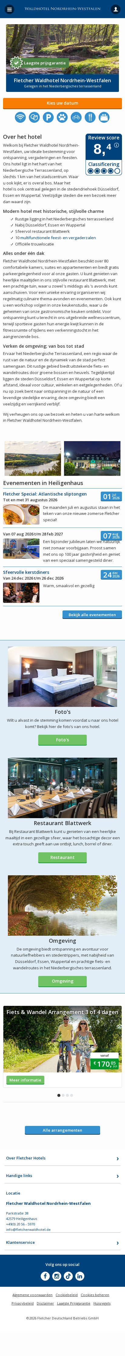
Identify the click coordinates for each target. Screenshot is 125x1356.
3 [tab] (67, 1095)
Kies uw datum (62, 103)
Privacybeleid (23, 1303)
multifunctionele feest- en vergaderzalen (58, 237)
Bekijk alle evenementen (92, 614)
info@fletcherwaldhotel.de (28, 1229)
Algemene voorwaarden (32, 1295)
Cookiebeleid (67, 1295)
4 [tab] (71, 1095)
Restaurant (62, 857)
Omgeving (62, 981)
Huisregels (101, 1303)
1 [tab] (58, 1095)
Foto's (62, 740)
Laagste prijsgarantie (45, 63)
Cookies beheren (95, 1295)
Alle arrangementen (62, 1130)
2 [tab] (63, 1095)
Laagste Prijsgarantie (73, 1303)
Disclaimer (45, 1303)
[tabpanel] (62, 1047)
